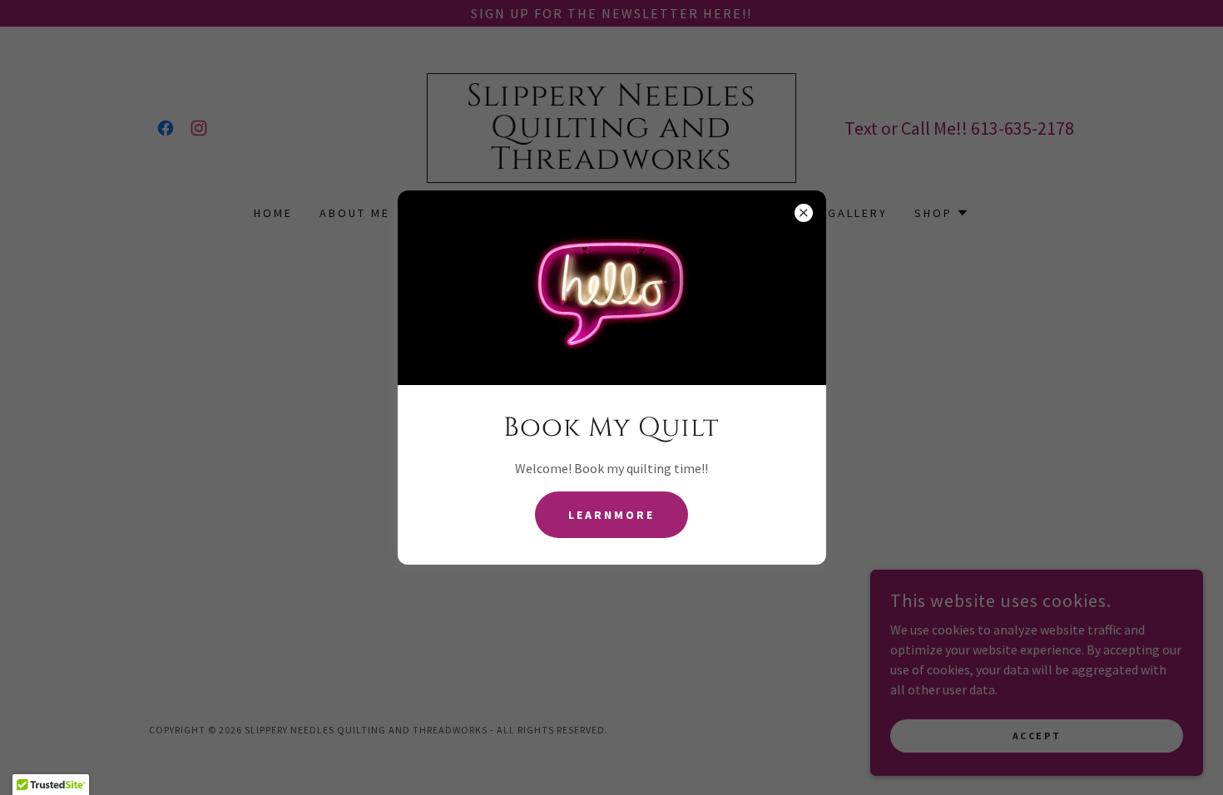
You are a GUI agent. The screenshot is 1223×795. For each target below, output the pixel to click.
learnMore (611, 514)
